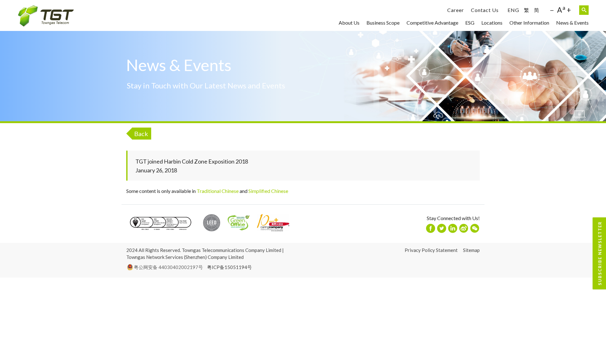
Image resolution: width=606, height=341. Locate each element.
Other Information (529, 23)
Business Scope (383, 23)
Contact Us (485, 10)
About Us (349, 23)
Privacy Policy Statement (431, 250)
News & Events (572, 23)
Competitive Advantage (432, 23)
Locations (491, 23)
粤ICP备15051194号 (229, 267)
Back (141, 133)
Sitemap (471, 250)
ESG (469, 23)
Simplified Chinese (268, 191)
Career (455, 10)
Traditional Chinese (218, 191)
